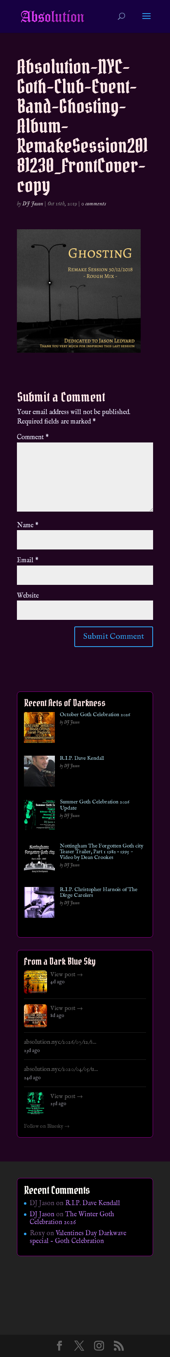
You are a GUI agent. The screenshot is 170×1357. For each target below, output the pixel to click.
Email (27, 560)
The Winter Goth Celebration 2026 (72, 1218)
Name (27, 525)
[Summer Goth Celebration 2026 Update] (39, 816)
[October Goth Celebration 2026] (39, 729)
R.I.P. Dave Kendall (82, 758)
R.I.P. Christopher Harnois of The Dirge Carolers (98, 893)
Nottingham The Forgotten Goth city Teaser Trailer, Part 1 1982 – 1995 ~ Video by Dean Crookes (101, 852)
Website (28, 596)
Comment (33, 437)
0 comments (93, 203)
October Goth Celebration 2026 (95, 715)
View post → (66, 974)
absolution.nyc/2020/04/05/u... (61, 1069)
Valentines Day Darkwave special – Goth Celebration (78, 1237)
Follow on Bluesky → (47, 1126)
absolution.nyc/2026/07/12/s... (60, 1042)
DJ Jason (32, 203)
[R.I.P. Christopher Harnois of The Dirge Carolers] (39, 904)
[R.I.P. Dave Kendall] (39, 773)
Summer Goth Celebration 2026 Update (94, 805)
